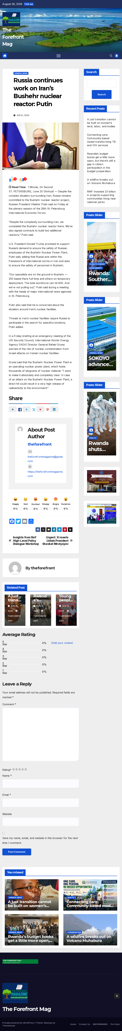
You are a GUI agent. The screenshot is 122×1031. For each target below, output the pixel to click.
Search (91, 72)
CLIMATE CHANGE (97, 264)
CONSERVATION (74, 932)
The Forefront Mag (13, 37)
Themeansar (8, 1025)
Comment (9, 704)
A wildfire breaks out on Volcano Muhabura (89, 938)
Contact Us (84, 1024)
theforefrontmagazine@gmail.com (45, 459)
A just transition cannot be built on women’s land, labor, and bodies (101, 123)
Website (7, 814)
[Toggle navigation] (58, 55)
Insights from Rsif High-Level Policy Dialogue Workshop (26, 540)
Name (7, 775)
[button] (111, 55)
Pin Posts (115, 1024)
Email (6, 794)
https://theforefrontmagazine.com (45, 474)
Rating (6, 769)
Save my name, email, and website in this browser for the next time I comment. (40, 840)
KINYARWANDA (100, 1024)
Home (73, 1024)
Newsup (48, 1022)
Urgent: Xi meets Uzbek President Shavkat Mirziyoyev (55, 540)
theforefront (39, 444)
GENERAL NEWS (20, 73)
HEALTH (92, 438)
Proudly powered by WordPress (18, 1022)
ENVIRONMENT (95, 268)
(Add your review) (62, 642)
